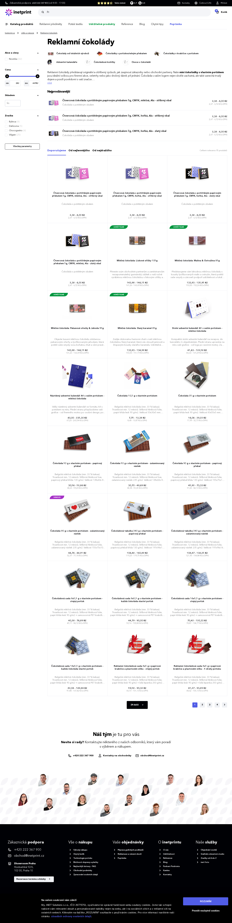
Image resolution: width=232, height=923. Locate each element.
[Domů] (21, 12)
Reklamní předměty (50, 24)
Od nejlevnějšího (79, 150)
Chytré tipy (157, 24)
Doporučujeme (56, 150)
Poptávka (176, 24)
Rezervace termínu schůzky (31, 879)
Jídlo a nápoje (27, 33)
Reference (127, 24)
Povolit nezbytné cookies (206, 910)
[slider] (7, 76)
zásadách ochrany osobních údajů (71, 916)
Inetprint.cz (10, 33)
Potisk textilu (75, 24)
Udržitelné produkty (102, 24)
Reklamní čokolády (48, 33)
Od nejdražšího (102, 150)
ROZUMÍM (205, 901)
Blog (142, 24)
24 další (135, 705)
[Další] (224, 704)
